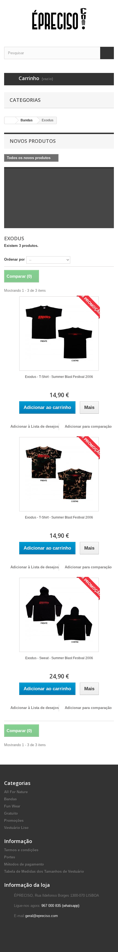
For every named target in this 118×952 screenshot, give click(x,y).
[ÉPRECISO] (59, 18)
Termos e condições (21, 850)
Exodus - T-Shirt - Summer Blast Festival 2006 (59, 377)
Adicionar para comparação (88, 426)
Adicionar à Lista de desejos (34, 426)
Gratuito (11, 813)
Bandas (27, 120)
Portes (9, 857)
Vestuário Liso (16, 828)
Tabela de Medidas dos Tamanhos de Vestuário (44, 871)
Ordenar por (14, 259)
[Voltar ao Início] (10, 120)
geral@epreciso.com (41, 916)
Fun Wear (12, 806)
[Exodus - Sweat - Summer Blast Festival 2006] (59, 614)
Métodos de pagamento (24, 864)
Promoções (14, 821)
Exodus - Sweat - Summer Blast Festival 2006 (59, 658)
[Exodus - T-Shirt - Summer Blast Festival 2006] (59, 333)
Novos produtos (33, 141)
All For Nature (16, 792)
